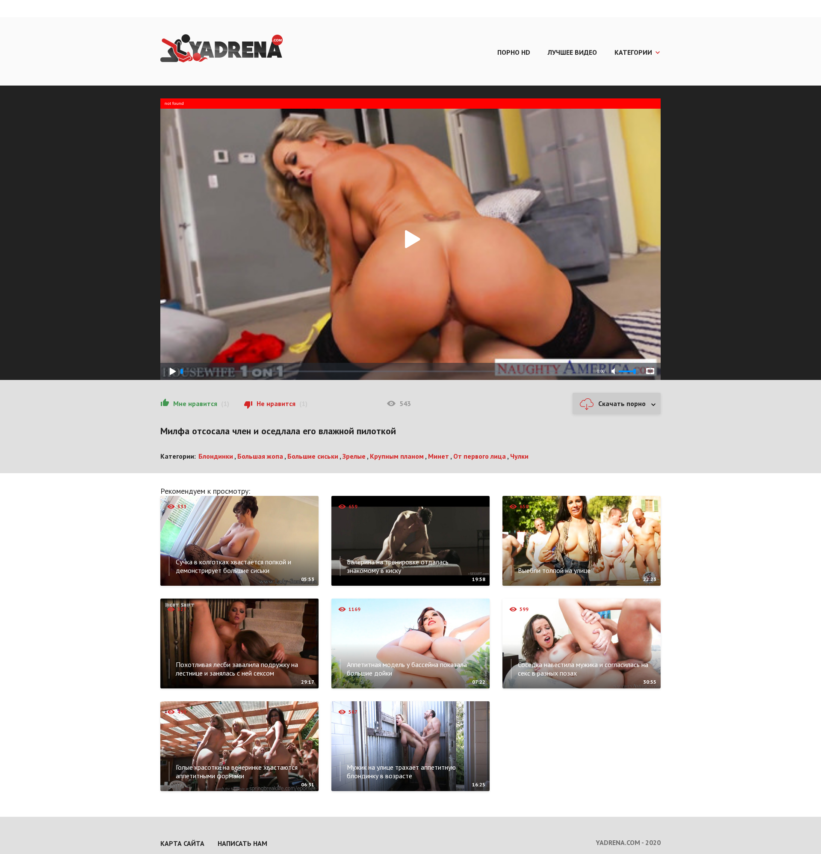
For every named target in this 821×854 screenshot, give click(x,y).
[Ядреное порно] (221, 49)
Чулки (519, 456)
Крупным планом (397, 456)
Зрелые (354, 456)
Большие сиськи (312, 456)
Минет (438, 456)
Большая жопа (260, 456)
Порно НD (513, 52)
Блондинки (215, 456)
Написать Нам (242, 843)
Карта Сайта (182, 843)
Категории (633, 52)
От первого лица (479, 456)
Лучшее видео (572, 52)
